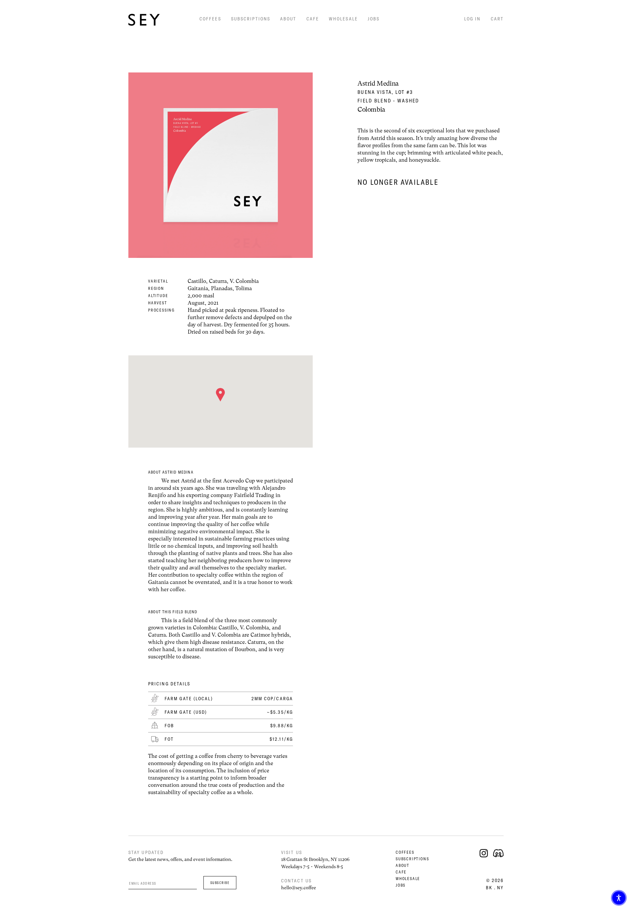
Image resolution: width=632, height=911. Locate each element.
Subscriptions (250, 18)
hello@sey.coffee (298, 887)
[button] (619, 898)
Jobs (374, 18)
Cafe (312, 18)
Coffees (210, 18)
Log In (472, 18)
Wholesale (343, 18)
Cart (497, 18)
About (288, 18)
